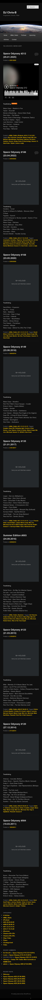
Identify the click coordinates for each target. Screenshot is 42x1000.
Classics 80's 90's (9, 936)
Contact (14, 39)
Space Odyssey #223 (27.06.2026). (14, 976)
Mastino (10, 904)
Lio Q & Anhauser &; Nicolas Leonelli (20, 241)
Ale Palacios (33, 615)
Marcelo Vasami (8, 713)
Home (5, 35)
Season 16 (17, 246)
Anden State (7, 617)
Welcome (6, 974)
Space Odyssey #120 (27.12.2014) (14, 725)
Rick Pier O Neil (21, 715)
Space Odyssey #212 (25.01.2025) (14, 55)
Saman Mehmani (8, 246)
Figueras (19, 240)
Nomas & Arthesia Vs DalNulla (18, 244)
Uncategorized (8, 942)
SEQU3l (22, 432)
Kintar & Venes (26, 902)
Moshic (15, 336)
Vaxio (22, 526)
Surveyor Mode (15, 526)
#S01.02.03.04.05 (23, 900)
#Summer (21, 615)
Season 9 (29, 715)
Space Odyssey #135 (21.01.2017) (14, 442)
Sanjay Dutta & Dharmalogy (22, 141)
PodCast (26, 139)
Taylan (13, 143)
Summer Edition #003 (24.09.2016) (15, 537)
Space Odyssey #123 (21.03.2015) (14, 631)
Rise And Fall (28, 524)
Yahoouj (6, 959)
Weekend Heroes (29, 526)
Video (5, 945)
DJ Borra (20, 617)
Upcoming (32, 35)
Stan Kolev (6, 143)
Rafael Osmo (7, 621)
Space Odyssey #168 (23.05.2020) (14, 256)
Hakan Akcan (15, 808)
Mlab (35, 713)
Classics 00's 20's (9, 933)
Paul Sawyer (27, 336)
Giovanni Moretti (28, 240)
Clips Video (7, 938)
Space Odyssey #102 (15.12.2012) (26, 957)
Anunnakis (6, 240)
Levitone (17, 334)
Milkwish (24, 904)
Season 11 (6, 526)
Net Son (20, 336)
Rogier (35, 524)
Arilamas (7, 808)
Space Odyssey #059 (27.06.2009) (21, 964)
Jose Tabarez (12, 430)
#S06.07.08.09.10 (23, 709)
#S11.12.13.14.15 (23, 332)
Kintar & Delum (21, 430)
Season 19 (34, 141)
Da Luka (13, 617)
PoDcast (23, 35)
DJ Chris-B (9, 12)
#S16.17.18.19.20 (29, 135)
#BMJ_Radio (14, 35)
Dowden (5, 428)
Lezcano (34, 711)
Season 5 (12, 906)
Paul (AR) (32, 244)
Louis (5, 955)
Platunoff (13, 715)
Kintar (22, 808)
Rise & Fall (15, 621)
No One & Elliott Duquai (16, 524)
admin (5, 964)
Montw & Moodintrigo (9, 139)
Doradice (13, 240)
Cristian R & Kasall (20, 711)
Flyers (5, 940)
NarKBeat (6, 715)
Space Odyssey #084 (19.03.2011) (14, 822)
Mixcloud (6, 244)
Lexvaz (5, 904)
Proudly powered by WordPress (21, 994)
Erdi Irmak (11, 334)
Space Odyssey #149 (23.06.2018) (14, 348)
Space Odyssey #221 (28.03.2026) (14, 981)
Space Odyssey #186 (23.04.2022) (14, 153)
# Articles (6, 915)
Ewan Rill (11, 428)
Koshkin (26, 808)
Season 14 (34, 336)
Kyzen (33, 902)
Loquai (18, 523)
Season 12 (16, 432)
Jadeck (28, 711)
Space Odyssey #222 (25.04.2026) (14, 979)
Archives (6, 39)
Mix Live (33, 137)
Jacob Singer (11, 523)
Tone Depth (22, 621)
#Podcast (20, 135)
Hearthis (19, 137)
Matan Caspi (27, 137)
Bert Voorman (12, 137)
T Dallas (23, 906)
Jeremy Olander (16, 902)
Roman (11, 141)
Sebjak (18, 906)
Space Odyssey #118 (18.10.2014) (24, 953)
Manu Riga (26, 617)
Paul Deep (20, 139)
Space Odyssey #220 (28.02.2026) (14, 983)
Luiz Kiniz (23, 334)
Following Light (19, 428)
